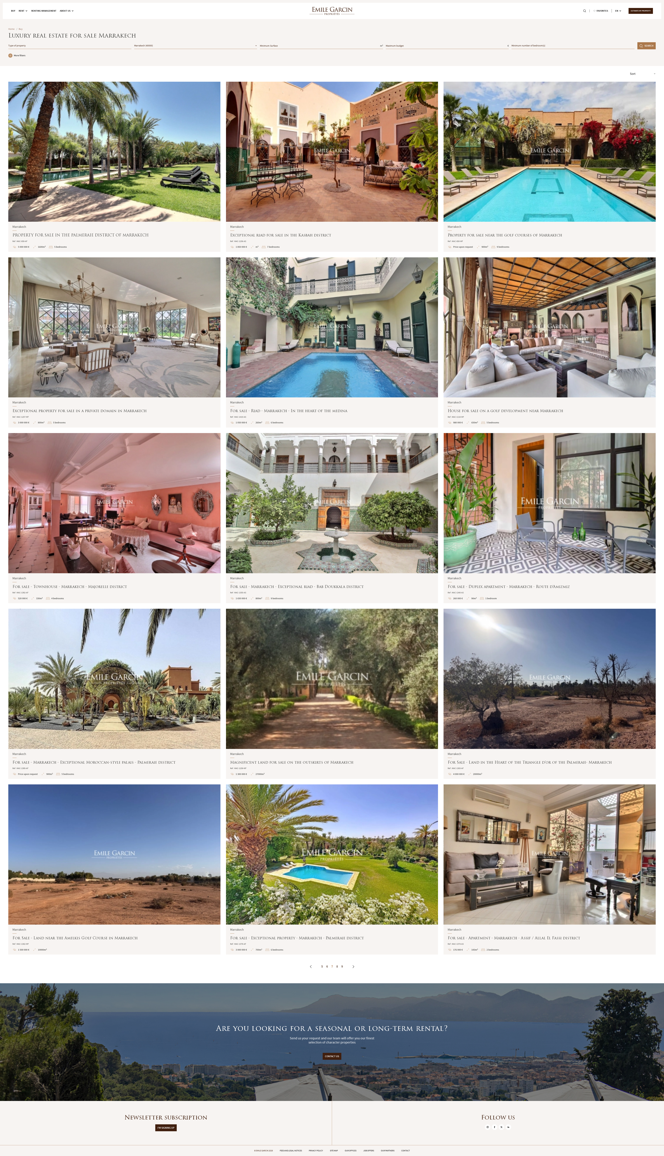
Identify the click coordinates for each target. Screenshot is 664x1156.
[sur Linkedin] (508, 1127)
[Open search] (584, 11)
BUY (13, 10)
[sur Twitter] (501, 1127)
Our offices (350, 1150)
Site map (334, 1150)
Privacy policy (316, 1150)
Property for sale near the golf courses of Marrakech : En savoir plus (550, 167)
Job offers (368, 1150)
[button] (13, 151)
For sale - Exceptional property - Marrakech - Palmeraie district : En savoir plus (332, 869)
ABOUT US (65, 10)
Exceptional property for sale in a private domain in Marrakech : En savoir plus (114, 342)
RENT (21, 10)
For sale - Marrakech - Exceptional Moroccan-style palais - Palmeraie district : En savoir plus (114, 694)
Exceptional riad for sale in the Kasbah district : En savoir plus (332, 167)
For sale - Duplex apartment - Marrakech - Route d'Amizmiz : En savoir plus (550, 518)
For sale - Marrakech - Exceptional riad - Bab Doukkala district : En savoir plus (332, 518)
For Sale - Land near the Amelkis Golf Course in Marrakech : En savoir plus (114, 869)
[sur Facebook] (494, 1127)
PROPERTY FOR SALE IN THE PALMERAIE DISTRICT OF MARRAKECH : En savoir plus (114, 167)
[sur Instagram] (487, 1127)
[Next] (353, 967)
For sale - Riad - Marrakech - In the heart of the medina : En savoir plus (332, 342)
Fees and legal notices (291, 1150)
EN (616, 10)
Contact (405, 1150)
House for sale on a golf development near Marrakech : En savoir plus (550, 342)
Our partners (387, 1150)
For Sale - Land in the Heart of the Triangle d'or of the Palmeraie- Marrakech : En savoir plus (550, 694)
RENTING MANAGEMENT (43, 10)
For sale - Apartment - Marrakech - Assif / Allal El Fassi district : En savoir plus (550, 869)
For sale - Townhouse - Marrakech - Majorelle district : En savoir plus (114, 518)
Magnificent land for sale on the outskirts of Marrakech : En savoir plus (332, 694)
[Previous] (311, 967)
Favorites (602, 10)
